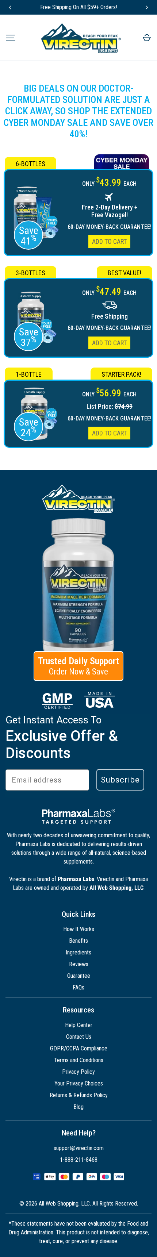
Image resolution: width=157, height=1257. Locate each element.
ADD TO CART (109, 241)
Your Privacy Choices (78, 1083)
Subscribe (120, 779)
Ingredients (78, 952)
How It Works (78, 929)
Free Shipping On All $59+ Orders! (78, 7)
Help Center (78, 1025)
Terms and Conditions (78, 1060)
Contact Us (78, 1036)
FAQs (78, 987)
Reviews (78, 964)
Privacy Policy (78, 1071)
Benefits (78, 940)
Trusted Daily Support (78, 666)
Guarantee (78, 975)
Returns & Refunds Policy (79, 1095)
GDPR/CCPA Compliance (78, 1048)
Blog (78, 1106)
